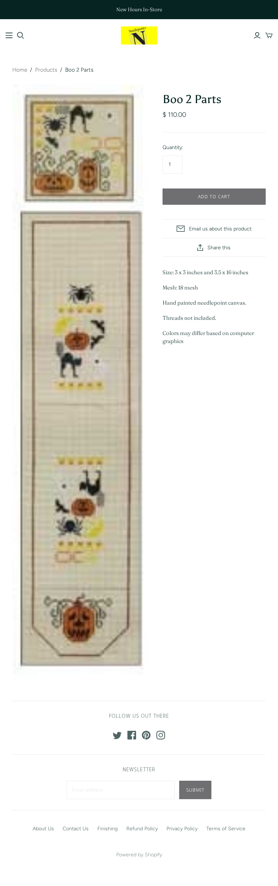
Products (46, 70)
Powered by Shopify (139, 855)
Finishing (107, 829)
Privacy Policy (182, 829)
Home (19, 70)
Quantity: (173, 147)
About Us (43, 829)
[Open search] (20, 35)
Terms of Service (225, 829)
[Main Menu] (9, 35)
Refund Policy (142, 829)
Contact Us (76, 829)
